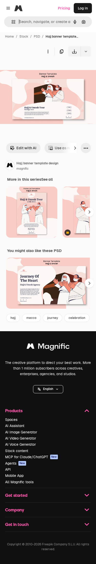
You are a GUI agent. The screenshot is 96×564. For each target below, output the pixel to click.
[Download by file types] (86, 51)
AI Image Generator (21, 432)
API (8, 469)
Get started (16, 495)
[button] (48, 389)
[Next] (75, 148)
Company (14, 509)
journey (52, 318)
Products (14, 410)
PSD (37, 36)
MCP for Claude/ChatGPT (31, 457)
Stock (23, 36)
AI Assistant (14, 425)
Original (33, 68)
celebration (77, 318)
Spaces (11, 419)
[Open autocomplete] (11, 22)
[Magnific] (48, 347)
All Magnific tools (19, 482)
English (48, 389)
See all (47, 179)
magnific (22, 169)
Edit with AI (26, 148)
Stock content (16, 450)
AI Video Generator (20, 438)
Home (9, 36)
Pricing (64, 8)
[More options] (48, 51)
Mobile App (14, 475)
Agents (15, 463)
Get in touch (17, 524)
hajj (13, 318)
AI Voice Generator (20, 444)
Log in (83, 8)
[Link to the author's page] (9, 166)
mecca (31, 318)
